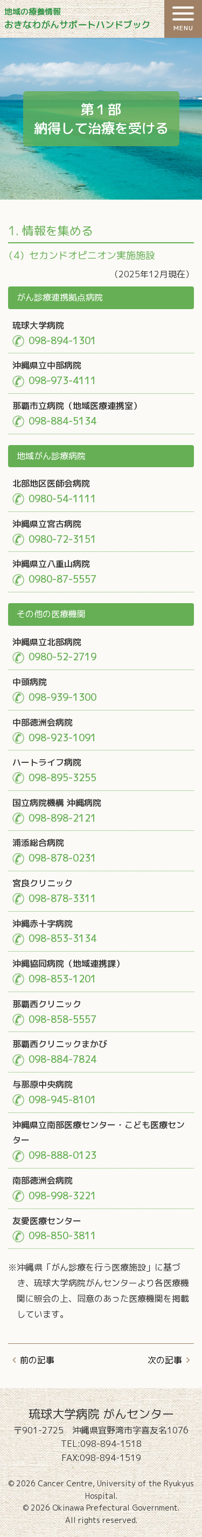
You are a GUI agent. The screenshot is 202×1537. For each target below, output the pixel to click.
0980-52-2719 (62, 657)
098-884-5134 (62, 421)
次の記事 (165, 1360)
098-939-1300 (62, 697)
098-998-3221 (62, 1196)
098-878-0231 (62, 858)
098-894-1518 (111, 1444)
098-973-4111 (62, 380)
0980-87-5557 (62, 579)
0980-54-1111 (62, 498)
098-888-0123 (62, 1155)
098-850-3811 (62, 1235)
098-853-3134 (62, 938)
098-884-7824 (62, 1059)
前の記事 (37, 1360)
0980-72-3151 (62, 539)
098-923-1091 (62, 737)
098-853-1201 (62, 979)
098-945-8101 (62, 1099)
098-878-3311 (62, 898)
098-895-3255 (62, 777)
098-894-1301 (62, 340)
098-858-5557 (62, 1019)
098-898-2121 (62, 818)
